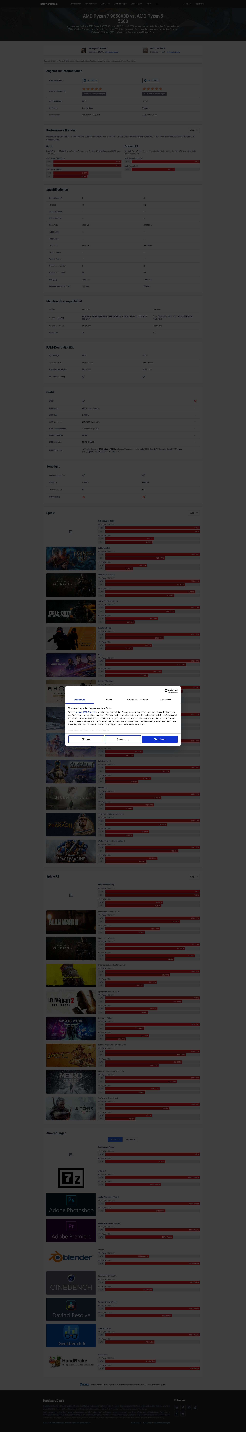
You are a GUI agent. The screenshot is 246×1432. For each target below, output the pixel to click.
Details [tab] (108, 699)
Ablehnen (86, 739)
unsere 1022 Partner (85, 712)
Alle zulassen (160, 739)
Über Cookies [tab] (166, 699)
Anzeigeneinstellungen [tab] (137, 699)
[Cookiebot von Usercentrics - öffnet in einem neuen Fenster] (166, 691)
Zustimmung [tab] (79, 700)
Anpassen (121, 739)
